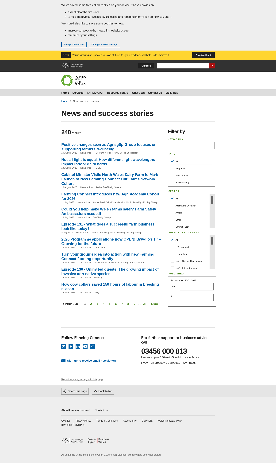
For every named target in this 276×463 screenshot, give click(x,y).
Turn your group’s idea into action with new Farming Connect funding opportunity (107, 256)
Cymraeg (146, 65)
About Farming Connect (75, 410)
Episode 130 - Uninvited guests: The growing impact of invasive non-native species (110, 271)
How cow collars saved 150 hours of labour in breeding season (110, 286)
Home (65, 92)
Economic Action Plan (73, 424)
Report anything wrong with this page (82, 379)
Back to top (105, 391)
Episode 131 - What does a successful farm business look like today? (107, 226)
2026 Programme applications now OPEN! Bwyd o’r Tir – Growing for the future (111, 241)
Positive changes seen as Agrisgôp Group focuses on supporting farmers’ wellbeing (109, 146)
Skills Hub (171, 92)
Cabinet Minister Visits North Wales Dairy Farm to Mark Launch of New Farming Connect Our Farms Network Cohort (109, 179)
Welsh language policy (169, 420)
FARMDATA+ (95, 92)
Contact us (155, 92)
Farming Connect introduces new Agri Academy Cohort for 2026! (110, 196)
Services (77, 92)
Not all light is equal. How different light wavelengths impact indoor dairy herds (108, 161)
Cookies (65, 420)
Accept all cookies (74, 44)
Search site (212, 65)
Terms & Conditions (107, 420)
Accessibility (129, 420)
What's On (138, 92)
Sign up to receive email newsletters (92, 360)
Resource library (117, 92)
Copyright (147, 420)
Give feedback (203, 55)
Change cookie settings (105, 44)
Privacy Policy (83, 420)
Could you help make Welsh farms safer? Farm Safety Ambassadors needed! (108, 211)
